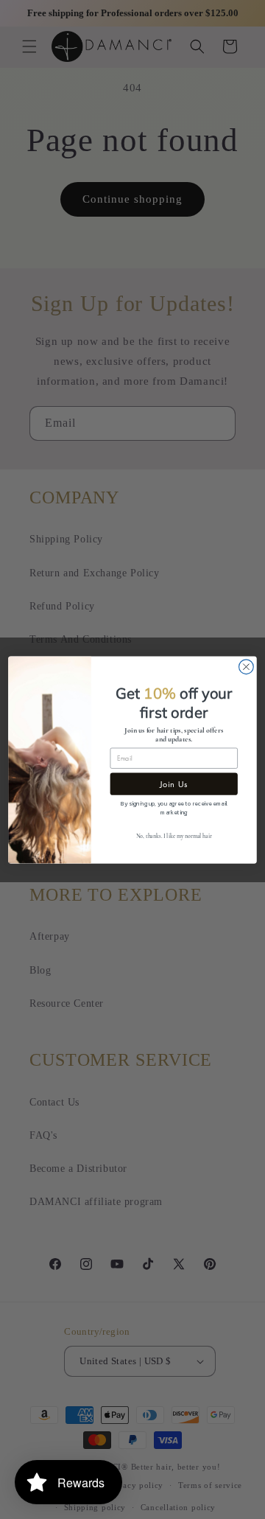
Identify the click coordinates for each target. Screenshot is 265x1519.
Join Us (174, 783)
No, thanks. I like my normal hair (174, 836)
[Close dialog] (246, 666)
